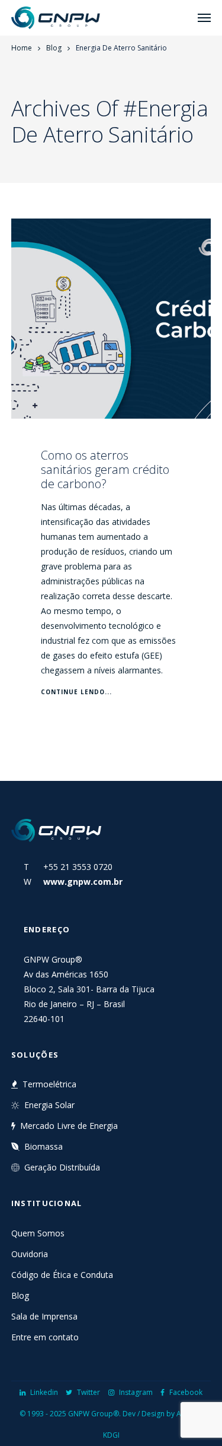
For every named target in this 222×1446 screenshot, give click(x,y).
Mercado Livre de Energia (69, 1125)
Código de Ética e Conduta (62, 1274)
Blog (54, 48)
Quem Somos (38, 1233)
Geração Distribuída (62, 1167)
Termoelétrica (49, 1084)
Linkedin (44, 1392)
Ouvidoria (29, 1254)
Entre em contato (45, 1337)
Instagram (136, 1392)
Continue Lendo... (76, 692)
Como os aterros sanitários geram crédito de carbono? (105, 469)
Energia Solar (49, 1104)
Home (21, 48)
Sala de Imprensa (44, 1316)
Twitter (88, 1392)
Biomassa (43, 1146)
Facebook (185, 1392)
